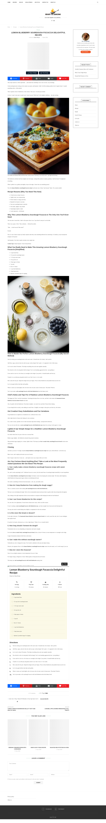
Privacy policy (11, 796)
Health (21, 2)
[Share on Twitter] (43, 693)
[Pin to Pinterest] (45, 693)
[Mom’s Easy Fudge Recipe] (38, 732)
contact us (45, 2)
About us (53, 2)
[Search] (97, 2)
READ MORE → (86, 51)
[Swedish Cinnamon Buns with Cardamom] (17, 732)
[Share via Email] (46, 693)
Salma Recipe (37, 37)
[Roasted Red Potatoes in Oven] (59, 732)
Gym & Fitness (28, 2)
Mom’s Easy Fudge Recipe (38, 747)
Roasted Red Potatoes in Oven (59, 747)
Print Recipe (45, 72)
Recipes (15, 2)
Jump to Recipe (33, 72)
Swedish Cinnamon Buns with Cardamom (84, 69)
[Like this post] (40, 693)
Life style (37, 2)
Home (9, 2)
